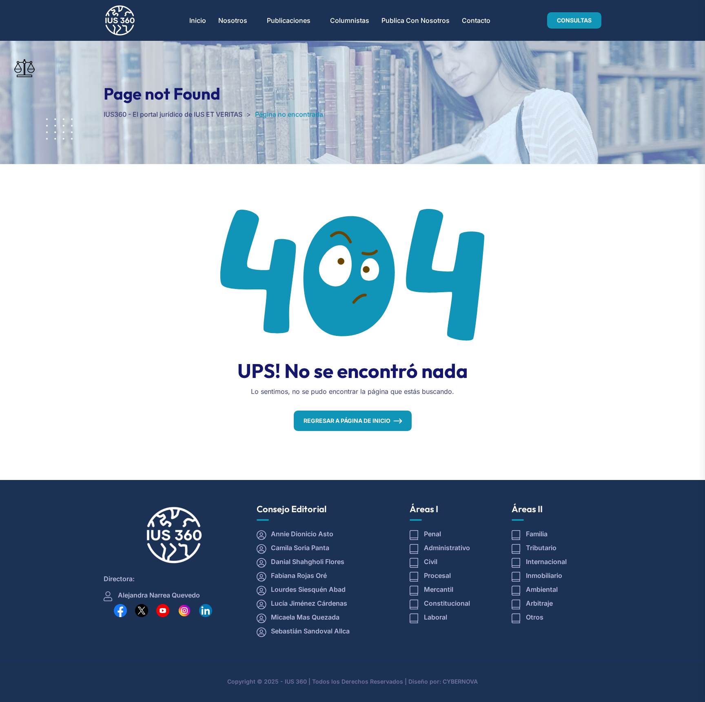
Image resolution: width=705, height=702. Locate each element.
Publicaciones (288, 20)
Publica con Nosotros (415, 20)
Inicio (197, 20)
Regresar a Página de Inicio (347, 420)
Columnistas (349, 20)
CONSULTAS (574, 20)
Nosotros (232, 20)
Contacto (476, 20)
